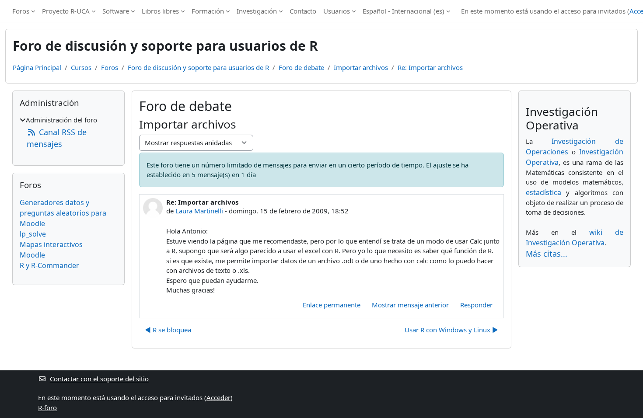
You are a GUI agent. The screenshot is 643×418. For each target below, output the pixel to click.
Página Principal (37, 67)
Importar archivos (361, 67)
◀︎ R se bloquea (168, 329)
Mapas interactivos (51, 244)
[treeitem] (68, 132)
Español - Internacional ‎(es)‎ (403, 11)
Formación (208, 11)
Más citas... (546, 253)
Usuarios (336, 11)
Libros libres (160, 11)
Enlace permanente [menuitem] (331, 304)
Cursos (81, 67)
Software (115, 11)
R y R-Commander (49, 265)
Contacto (303, 11)
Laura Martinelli (199, 210)
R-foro (47, 407)
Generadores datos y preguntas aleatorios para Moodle (63, 213)
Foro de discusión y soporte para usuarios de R (198, 67)
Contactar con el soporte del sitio (99, 378)
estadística (543, 192)
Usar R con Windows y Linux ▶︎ (451, 329)
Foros (20, 11)
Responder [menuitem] (476, 304)
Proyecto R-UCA (66, 11)
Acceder (218, 397)
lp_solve (33, 234)
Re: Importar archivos (430, 67)
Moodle (32, 255)
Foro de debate (301, 67)
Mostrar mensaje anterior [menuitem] (410, 304)
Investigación (257, 11)
